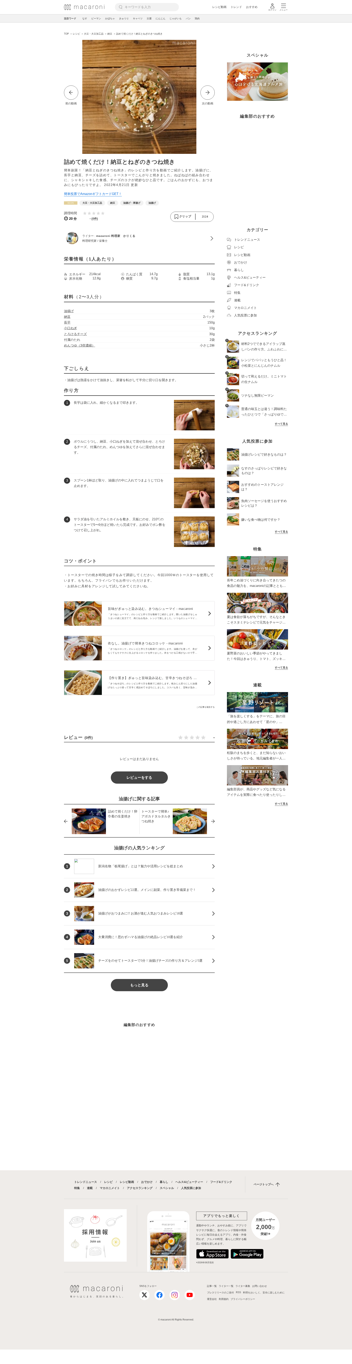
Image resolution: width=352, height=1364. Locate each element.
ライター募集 (242, 1286)
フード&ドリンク (221, 1182)
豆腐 (149, 18)
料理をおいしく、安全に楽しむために (264, 1292)
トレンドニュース (85, 1182)
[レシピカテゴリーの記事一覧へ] (70, 203)
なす (84, 18)
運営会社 (212, 1299)
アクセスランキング (140, 1188)
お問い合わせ (259, 1286)
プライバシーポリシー (243, 1299)
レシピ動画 (219, 7)
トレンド (236, 7)
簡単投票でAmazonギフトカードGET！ (93, 194)
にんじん (160, 18)
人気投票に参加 (191, 1188)
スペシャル (167, 1188)
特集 (77, 1188)
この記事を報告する (205, 707)
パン (188, 18)
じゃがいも (175, 18)
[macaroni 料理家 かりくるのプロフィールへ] (139, 238)
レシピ (108, 1182)
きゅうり (124, 18)
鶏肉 (197, 18)
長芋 (67, 322)
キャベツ (138, 18)
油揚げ (69, 311)
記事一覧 (212, 1286)
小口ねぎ (70, 328)
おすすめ (251, 7)
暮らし (164, 1182)
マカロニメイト (110, 1188)
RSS (238, 1292)
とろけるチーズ (75, 334)
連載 (90, 1188)
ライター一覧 (226, 1286)
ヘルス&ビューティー (189, 1182)
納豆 (67, 316)
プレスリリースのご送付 (220, 1292)
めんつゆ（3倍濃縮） (79, 345)
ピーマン (96, 18)
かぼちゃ (110, 18)
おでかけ (147, 1182)
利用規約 (224, 1299)
